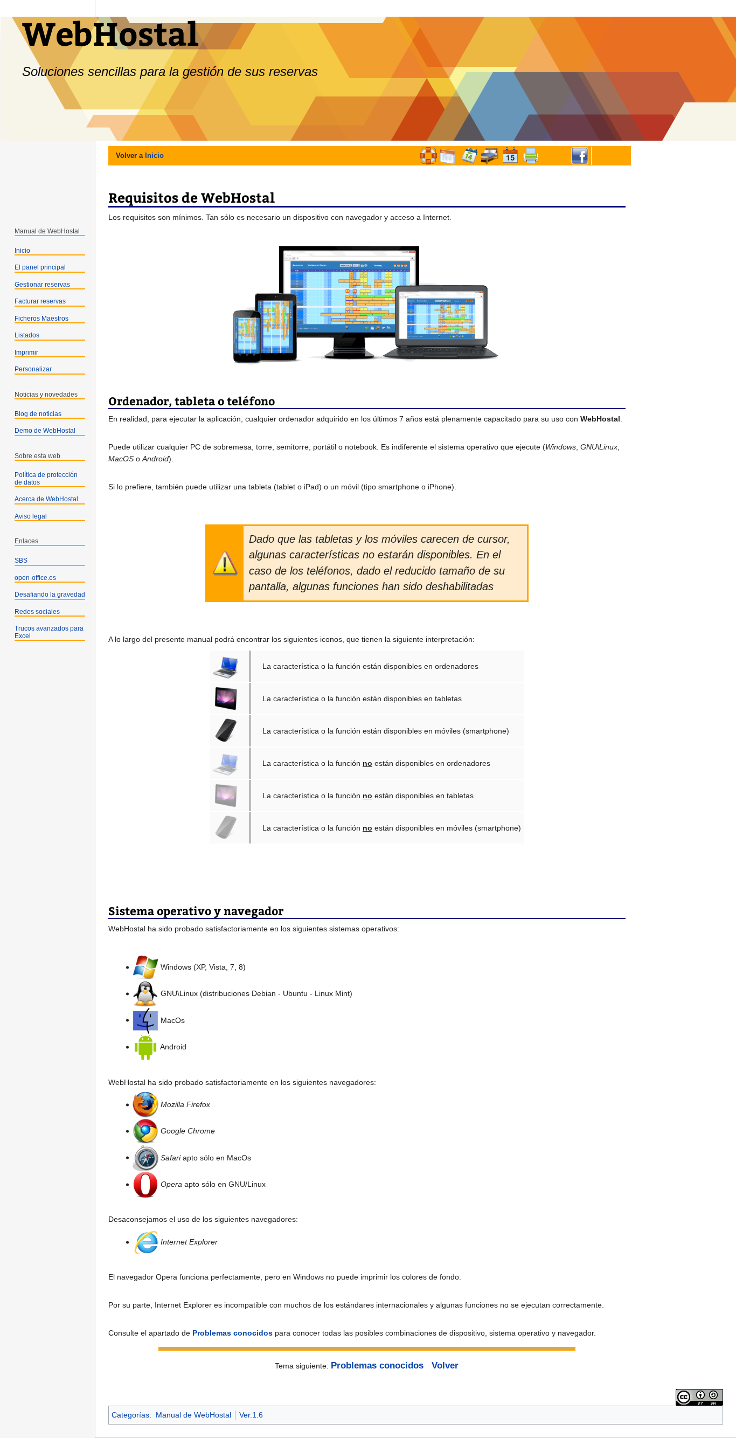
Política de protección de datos (46, 478)
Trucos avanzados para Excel (49, 632)
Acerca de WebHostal (46, 499)
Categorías (130, 1415)
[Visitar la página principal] (47, 170)
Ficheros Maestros (41, 318)
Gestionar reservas (42, 284)
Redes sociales (37, 612)
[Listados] (510, 155)
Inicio (154, 156)
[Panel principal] (448, 155)
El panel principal (40, 267)
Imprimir (26, 352)
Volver (445, 1365)
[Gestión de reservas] (469, 155)
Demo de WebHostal (45, 430)
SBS (21, 560)
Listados (27, 335)
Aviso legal (31, 516)
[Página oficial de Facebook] (579, 155)
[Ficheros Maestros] (489, 155)
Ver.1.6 (251, 1415)
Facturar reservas (40, 301)
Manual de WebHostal (193, 1415)
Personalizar (33, 369)
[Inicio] (428, 155)
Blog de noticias (38, 414)
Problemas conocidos (232, 1333)
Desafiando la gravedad (50, 594)
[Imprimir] (530, 155)
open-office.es (35, 578)
